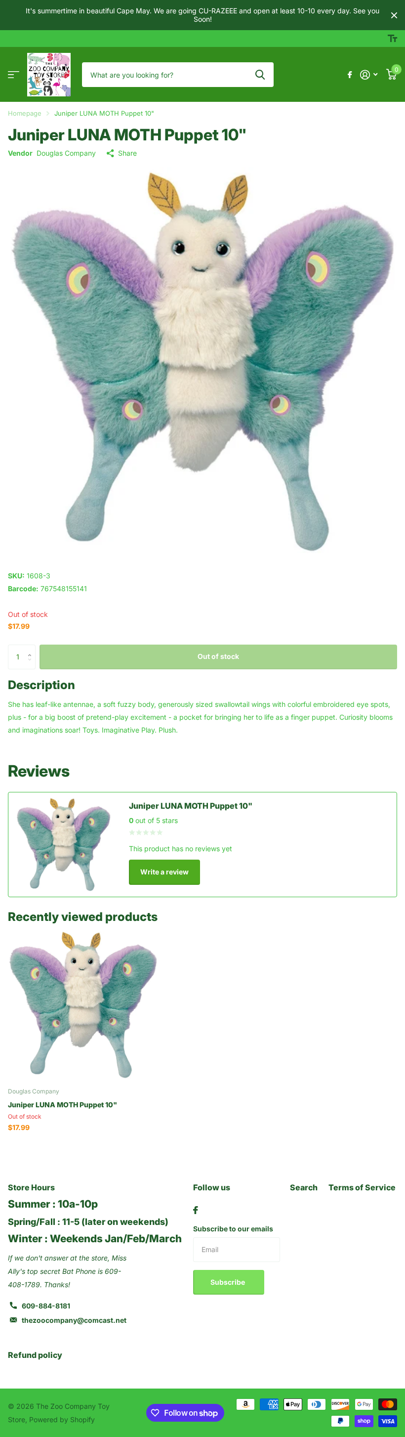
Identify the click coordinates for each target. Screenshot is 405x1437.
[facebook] (195, 1210)
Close (394, 15)
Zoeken (260, 74)
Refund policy (35, 1355)
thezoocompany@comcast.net (74, 1320)
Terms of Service (362, 1187)
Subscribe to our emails (233, 1228)
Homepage (24, 113)
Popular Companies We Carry (13, 75)
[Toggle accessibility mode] (392, 38)
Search (304, 1187)
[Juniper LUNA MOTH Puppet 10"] (83, 1005)
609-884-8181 (46, 1306)
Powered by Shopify (62, 1419)
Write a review (164, 872)
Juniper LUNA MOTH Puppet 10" (62, 1104)
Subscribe (228, 1282)
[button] (31, 648)
